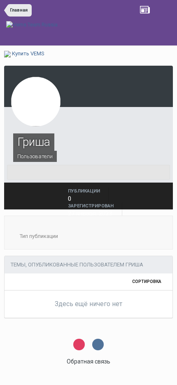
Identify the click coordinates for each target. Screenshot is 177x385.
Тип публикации (38, 236)
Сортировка (147, 281)
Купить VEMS (27, 53)
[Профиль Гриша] (88, 172)
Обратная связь (88, 361)
